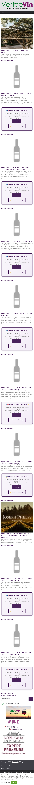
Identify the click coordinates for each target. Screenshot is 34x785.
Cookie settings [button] (5, 782)
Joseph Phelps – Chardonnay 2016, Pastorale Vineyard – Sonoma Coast (16, 462)
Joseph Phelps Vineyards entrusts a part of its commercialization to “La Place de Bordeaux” (16, 535)
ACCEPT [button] (14, 782)
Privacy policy (5, 768)
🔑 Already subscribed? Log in (17, 126)
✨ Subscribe (16, 121)
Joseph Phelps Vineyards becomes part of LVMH (15, 51)
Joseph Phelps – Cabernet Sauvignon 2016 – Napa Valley (16, 314)
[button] (9, 695)
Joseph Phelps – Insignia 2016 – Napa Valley (16, 241)
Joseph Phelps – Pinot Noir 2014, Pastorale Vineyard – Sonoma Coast (16, 653)
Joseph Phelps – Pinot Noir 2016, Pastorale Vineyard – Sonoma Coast (16, 388)
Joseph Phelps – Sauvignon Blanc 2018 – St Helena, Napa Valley (16, 94)
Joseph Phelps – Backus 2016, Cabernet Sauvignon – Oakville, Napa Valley (15, 168)
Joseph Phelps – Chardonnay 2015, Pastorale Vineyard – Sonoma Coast (16, 579)
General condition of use (9, 766)
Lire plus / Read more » (7, 60)
